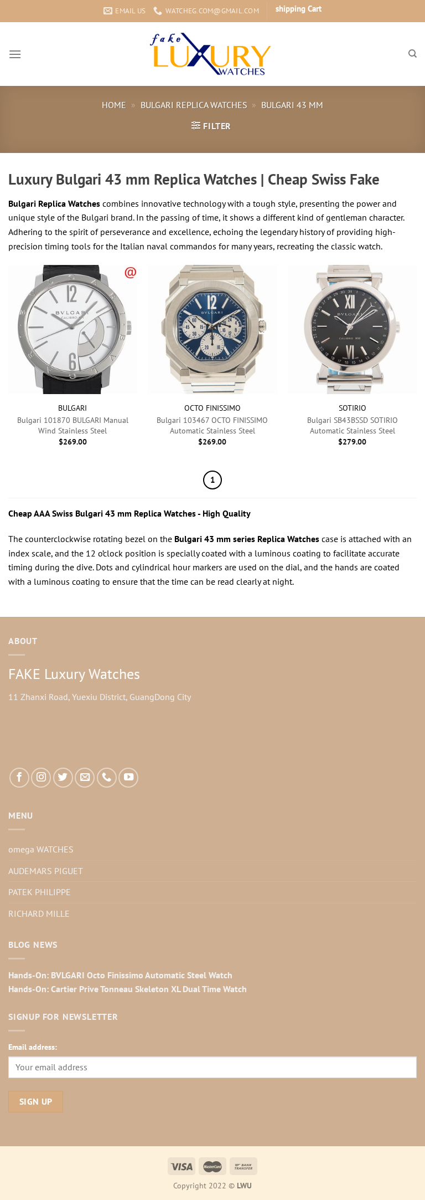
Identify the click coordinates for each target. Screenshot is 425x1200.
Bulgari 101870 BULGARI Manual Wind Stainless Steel (72, 425)
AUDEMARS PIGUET (45, 870)
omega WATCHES (41, 849)
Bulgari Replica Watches (194, 104)
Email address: (32, 1046)
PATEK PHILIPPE (39, 891)
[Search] (412, 53)
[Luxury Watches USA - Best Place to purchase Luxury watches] (213, 54)
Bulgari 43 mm (292, 104)
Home (114, 104)
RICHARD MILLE (39, 913)
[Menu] (15, 54)
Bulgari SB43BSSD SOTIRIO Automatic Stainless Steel (352, 425)
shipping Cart (299, 8)
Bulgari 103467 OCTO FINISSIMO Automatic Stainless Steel (212, 425)
